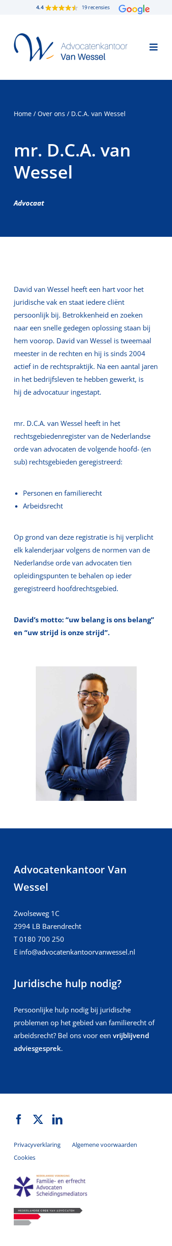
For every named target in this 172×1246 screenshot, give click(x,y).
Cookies (24, 1157)
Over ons (51, 113)
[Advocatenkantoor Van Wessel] (71, 36)
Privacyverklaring (37, 1144)
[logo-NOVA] (48, 1211)
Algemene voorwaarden (104, 1144)
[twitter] (38, 1119)
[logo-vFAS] (50, 1178)
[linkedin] (57, 1119)
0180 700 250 (41, 939)
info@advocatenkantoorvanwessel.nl (77, 951)
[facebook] (19, 1119)
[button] (85, 7)
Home (23, 113)
